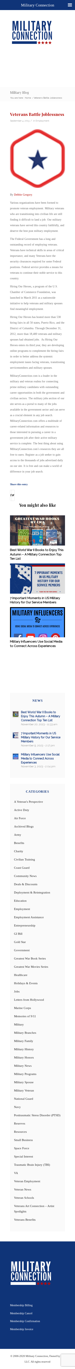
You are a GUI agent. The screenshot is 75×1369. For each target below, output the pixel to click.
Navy (17, 1107)
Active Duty (21, 810)
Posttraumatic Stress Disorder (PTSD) (37, 1115)
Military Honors (24, 1057)
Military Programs (25, 1074)
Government (22, 950)
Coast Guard (22, 867)
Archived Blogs (24, 826)
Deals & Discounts (25, 884)
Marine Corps (22, 1008)
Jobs (17, 991)
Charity (18, 851)
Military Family (23, 1041)
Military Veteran (24, 1090)
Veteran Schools (24, 1197)
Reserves (19, 1123)
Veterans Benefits (25, 1219)
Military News (23, 1065)
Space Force (21, 1148)
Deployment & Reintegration (32, 892)
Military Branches (25, 1032)
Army (17, 834)
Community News (25, 876)
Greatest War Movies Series (31, 966)
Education (20, 900)
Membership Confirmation (25, 1321)
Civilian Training (24, 859)
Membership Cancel (21, 1313)
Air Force (20, 818)
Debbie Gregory (23, 194)
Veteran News (22, 1189)
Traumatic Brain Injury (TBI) (32, 1164)
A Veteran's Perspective (28, 801)
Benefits (19, 843)
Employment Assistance (29, 917)
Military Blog (19, 92)
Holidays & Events (26, 983)
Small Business (23, 1140)
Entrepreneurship (24, 925)
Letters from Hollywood (29, 999)
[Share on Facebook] (11, 495)
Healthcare (20, 975)
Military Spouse (24, 1082)
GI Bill (18, 933)
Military (19, 1024)
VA (16, 1173)
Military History (24, 1049)
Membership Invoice (21, 1329)
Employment (42, 120)
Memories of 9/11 (25, 1016)
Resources (20, 1131)
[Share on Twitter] (13, 495)
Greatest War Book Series (30, 958)
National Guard (23, 1098)
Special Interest (23, 1156)
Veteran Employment (27, 1181)
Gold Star (20, 942)
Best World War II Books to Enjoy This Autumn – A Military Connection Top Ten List (37, 554)
